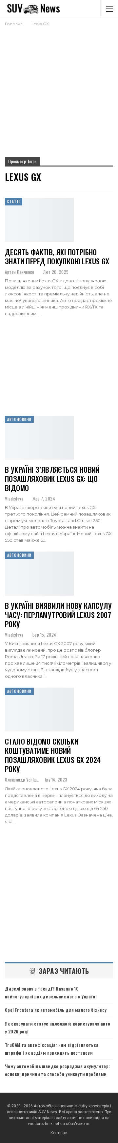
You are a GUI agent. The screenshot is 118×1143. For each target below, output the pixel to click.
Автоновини (19, 419)
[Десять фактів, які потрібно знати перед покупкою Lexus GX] (39, 220)
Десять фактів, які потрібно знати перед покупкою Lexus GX (57, 256)
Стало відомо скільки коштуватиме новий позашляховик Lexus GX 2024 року (53, 755)
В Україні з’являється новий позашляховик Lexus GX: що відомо (52, 478)
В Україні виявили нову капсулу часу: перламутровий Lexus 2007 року (58, 614)
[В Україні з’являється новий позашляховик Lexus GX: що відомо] (39, 438)
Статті (13, 201)
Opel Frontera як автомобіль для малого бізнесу (56, 1009)
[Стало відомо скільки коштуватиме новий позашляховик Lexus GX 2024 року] (39, 709)
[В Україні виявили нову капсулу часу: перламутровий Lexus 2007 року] (39, 573)
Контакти (59, 1133)
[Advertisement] (59, 89)
